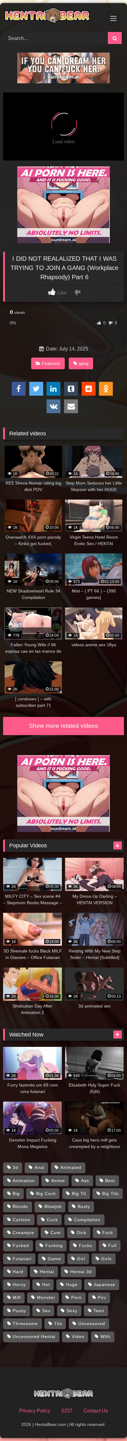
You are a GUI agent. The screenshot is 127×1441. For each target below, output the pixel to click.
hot (46, 1284)
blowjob (53, 1206)
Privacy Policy (34, 1410)
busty (84, 1206)
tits (58, 1323)
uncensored (91, 1323)
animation (24, 1180)
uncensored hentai (34, 1336)
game (54, 1258)
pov (102, 1297)
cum (56, 1232)
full (112, 1245)
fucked (21, 1245)
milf (17, 1297)
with (105, 1336)
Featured (51, 363)
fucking (54, 1245)
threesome (25, 1323)
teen (98, 1310)
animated (70, 1167)
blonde (20, 1206)
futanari (22, 1258)
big (16, 1193)
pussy (19, 1310)
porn (76, 1297)
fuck (107, 1232)
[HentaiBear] (52, 16)
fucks (85, 1245)
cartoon (22, 1219)
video (78, 1336)
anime (58, 1180)
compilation (87, 1219)
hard (18, 1271)
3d (15, 1167)
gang (83, 363)
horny (19, 1284)
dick (81, 1232)
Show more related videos (63, 725)
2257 (66, 1410)
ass (85, 1180)
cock (52, 1219)
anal (39, 1167)
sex (46, 1310)
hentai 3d (81, 1271)
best (110, 1180)
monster (46, 1297)
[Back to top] (108, 1423)
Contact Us (96, 1410)
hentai (47, 1271)
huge (72, 1284)
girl (81, 1258)
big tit (79, 1193)
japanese (104, 1284)
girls (106, 1258)
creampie (23, 1232)
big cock (46, 1193)
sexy (72, 1310)
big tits (110, 1193)
